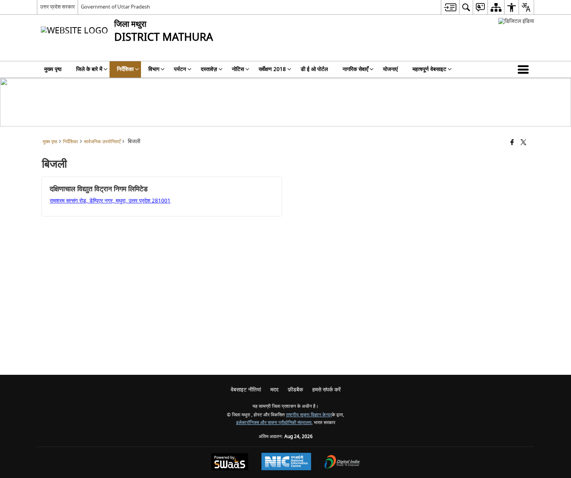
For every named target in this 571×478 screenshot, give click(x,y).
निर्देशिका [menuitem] (125, 69)
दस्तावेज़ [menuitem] (209, 69)
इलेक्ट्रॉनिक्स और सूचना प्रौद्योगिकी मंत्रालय (274, 422)
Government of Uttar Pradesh (115, 6)
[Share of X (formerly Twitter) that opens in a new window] (523, 143)
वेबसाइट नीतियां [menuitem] (246, 390)
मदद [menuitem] (274, 390)
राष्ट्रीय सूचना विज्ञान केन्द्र (309, 415)
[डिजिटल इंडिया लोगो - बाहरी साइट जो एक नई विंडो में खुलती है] (516, 21)
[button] (524, 69)
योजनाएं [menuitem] (390, 69)
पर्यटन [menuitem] (180, 69)
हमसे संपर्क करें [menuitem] (326, 390)
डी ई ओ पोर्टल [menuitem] (314, 69)
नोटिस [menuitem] (238, 69)
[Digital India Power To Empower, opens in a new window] (342, 462)
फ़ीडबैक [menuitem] (295, 390)
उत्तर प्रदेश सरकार (57, 6)
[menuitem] (450, 7)
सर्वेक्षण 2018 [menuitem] (272, 69)
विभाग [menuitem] (153, 69)
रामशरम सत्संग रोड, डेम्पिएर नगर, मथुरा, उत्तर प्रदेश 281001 (110, 201)
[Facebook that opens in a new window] (512, 143)
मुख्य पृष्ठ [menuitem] (52, 69)
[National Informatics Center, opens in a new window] (286, 462)
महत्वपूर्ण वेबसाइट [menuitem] (429, 69)
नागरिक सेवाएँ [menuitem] (355, 69)
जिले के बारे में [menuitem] (89, 69)
